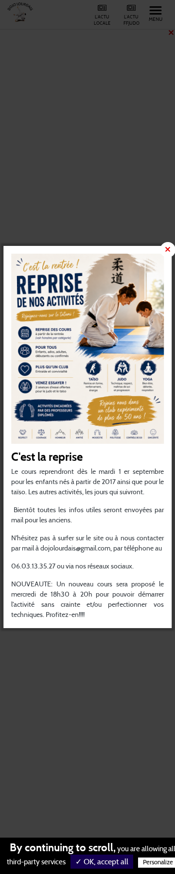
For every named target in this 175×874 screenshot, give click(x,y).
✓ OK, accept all (101, 862)
